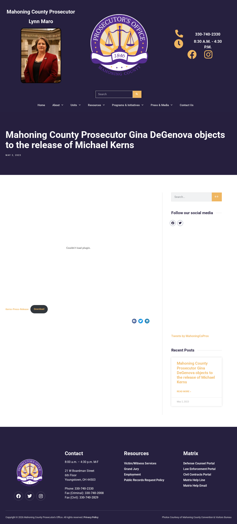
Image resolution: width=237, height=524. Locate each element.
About (56, 105)
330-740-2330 (84, 488)
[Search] (137, 94)
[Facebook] (173, 223)
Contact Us (186, 105)
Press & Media (160, 105)
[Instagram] (40, 496)
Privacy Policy (91, 517)
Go (217, 196)
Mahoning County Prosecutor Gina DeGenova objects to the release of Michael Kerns (196, 372)
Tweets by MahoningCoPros (190, 336)
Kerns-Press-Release (17, 309)
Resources (94, 105)
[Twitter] (180, 223)
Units (74, 105)
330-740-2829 (88, 497)
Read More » (184, 391)
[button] (134, 321)
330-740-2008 (94, 493)
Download (39, 309)
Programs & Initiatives (126, 105)
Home (41, 105)
